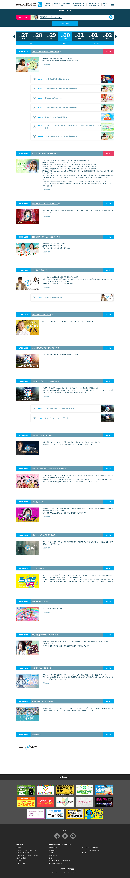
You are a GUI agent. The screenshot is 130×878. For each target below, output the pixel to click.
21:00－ (97, 43)
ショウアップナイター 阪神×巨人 (45, 381)
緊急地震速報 (53, 855)
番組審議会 (52, 850)
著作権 (51, 853)
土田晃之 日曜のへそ (39, 270)
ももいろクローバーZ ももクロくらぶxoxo (48, 468)
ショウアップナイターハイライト (57, 418)
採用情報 (18, 860)
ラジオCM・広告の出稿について (91, 850)
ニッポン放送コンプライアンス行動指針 (27, 855)
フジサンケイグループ (22, 853)
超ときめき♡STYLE (39, 601)
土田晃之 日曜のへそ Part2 (54, 297)
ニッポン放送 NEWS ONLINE (62, 4)
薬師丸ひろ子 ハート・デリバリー (45, 203)
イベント (105, 4)
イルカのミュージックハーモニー (51, 18)
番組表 (48, 4)
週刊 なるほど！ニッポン (54, 98)
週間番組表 (65, 23)
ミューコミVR (37, 568)
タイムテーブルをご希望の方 (90, 848)
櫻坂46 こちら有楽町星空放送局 (43, 535)
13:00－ (65, 43)
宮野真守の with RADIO (41, 435)
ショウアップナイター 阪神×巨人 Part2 (60, 408)
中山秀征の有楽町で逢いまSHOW (57, 79)
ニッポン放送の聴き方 (55, 863)
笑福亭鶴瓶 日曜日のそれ (41, 314)
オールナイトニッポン (79, 4)
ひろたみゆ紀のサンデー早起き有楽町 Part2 (61, 88)
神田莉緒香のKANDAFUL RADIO (44, 635)
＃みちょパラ (37, 502)
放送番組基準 (53, 848)
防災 (50, 858)
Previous (14, 36)
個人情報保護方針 (21, 858)
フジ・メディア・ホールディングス (26, 850)
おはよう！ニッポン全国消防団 (56, 117)
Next (116, 36)
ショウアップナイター (94, 4)
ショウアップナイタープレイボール (45, 348)
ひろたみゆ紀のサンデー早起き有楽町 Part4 (61, 136)
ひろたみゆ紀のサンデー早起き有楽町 (45, 51)
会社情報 (18, 848)
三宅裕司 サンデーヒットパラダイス (45, 237)
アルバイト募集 (20, 863)
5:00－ (32, 43)
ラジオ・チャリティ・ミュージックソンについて (62, 860)
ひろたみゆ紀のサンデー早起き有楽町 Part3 (61, 107)
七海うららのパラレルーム (41, 668)
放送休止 (35, 734)
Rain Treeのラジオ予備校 (41, 701)
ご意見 (84, 853)
